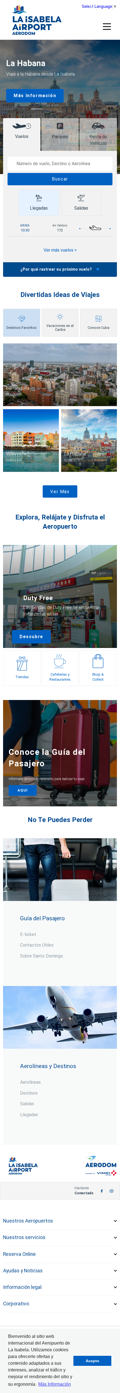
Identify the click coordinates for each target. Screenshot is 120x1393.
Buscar (60, 179)
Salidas (27, 1103)
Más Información (35, 95)
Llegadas (29, 1114)
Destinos (29, 1093)
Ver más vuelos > (60, 250)
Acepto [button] (92, 1361)
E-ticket (28, 934)
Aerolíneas (30, 1082)
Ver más (59, 491)
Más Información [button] (54, 1384)
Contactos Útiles (37, 945)
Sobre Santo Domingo (41, 956)
